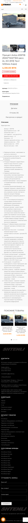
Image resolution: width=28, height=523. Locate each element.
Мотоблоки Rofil (5, 460)
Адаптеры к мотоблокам (7, 425)
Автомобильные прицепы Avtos (10, 93)
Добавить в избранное (10, 80)
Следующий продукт (26, 9)
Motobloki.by (10, 520)
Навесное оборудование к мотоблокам (12, 421)
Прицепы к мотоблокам (7, 423)
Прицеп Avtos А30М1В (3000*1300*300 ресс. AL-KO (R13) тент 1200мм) (21, 330)
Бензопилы (4, 438)
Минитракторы (5, 429)
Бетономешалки (5, 440)
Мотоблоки (4, 418)
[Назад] (2, 9)
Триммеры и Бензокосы (7, 442)
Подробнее (3, 324)
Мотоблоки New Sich (7, 469)
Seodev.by (22, 513)
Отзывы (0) (14, 113)
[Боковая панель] (2, 159)
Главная (3, 400)
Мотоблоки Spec (5, 473)
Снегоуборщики (5, 445)
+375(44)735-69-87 (17, 0)
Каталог (3, 403)
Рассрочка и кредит (14, 117)
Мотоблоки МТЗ (5, 456)
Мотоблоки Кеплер (6, 458)
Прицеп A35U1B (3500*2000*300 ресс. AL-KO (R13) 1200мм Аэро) (7, 329)
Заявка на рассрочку (11, 76)
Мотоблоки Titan (5, 463)
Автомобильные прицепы (8, 436)
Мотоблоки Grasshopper (7, 467)
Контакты (3, 411)
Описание (14, 104)
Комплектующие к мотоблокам (9, 427)
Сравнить (6, 83)
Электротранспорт (6, 434)
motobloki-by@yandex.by (16, 2)
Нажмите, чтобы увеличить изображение (23, 41)
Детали (14, 108)
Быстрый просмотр (7, 324)
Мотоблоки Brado (6, 465)
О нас (2, 405)
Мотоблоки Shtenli (6, 452)
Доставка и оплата (6, 409)
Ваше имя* (4, 482)
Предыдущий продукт (22, 9)
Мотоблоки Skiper (6, 471)
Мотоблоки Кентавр (6, 454)
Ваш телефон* (5, 488)
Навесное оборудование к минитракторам (12, 431)
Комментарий (5, 494)
